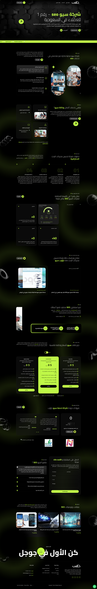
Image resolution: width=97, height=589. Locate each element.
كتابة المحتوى (47, 570)
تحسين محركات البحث (45, 572)
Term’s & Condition (20, 585)
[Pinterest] (80, 577)
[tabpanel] (48, 374)
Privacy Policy (26, 585)
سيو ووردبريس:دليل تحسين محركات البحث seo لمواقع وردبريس (28, 530)
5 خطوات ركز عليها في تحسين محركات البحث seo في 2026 (49, 529)
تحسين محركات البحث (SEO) (30, 504)
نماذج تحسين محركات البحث (55, 573)
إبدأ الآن (70, 386)
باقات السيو (58, 2)
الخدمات (63, 2)
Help (31, 585)
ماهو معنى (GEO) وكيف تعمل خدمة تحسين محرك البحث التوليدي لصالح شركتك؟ (71, 530)
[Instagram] (73, 577)
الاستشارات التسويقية (45, 568)
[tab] (49, 352)
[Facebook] (75, 577)
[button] (32, 467)
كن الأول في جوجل (48, 552)
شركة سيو (68, 2)
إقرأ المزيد (79, 533)
